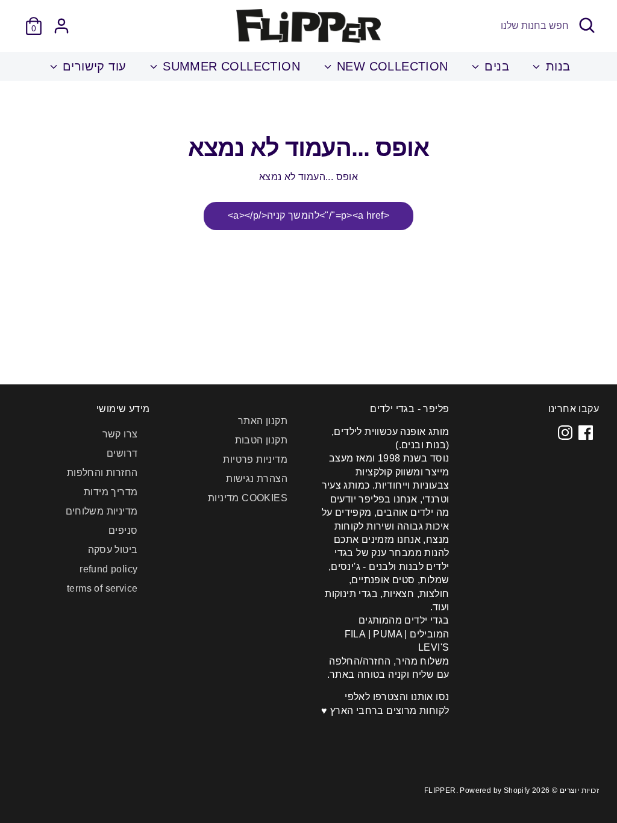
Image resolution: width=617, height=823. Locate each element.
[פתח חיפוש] (587, 25)
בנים (495, 66)
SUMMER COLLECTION (229, 66)
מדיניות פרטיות (255, 459)
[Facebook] (585, 432)
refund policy (108, 569)
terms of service (102, 588)
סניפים (122, 530)
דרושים (122, 453)
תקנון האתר (262, 421)
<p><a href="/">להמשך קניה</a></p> (308, 215)
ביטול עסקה (113, 550)
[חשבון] (61, 26)
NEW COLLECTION (390, 66)
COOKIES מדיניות (247, 498)
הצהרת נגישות (256, 479)
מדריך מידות (110, 492)
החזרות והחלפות (102, 473)
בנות (556, 66)
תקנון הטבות (261, 440)
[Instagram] (565, 432)
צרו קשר (120, 434)
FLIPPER (440, 790)
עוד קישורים (93, 66)
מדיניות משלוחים (102, 511)
